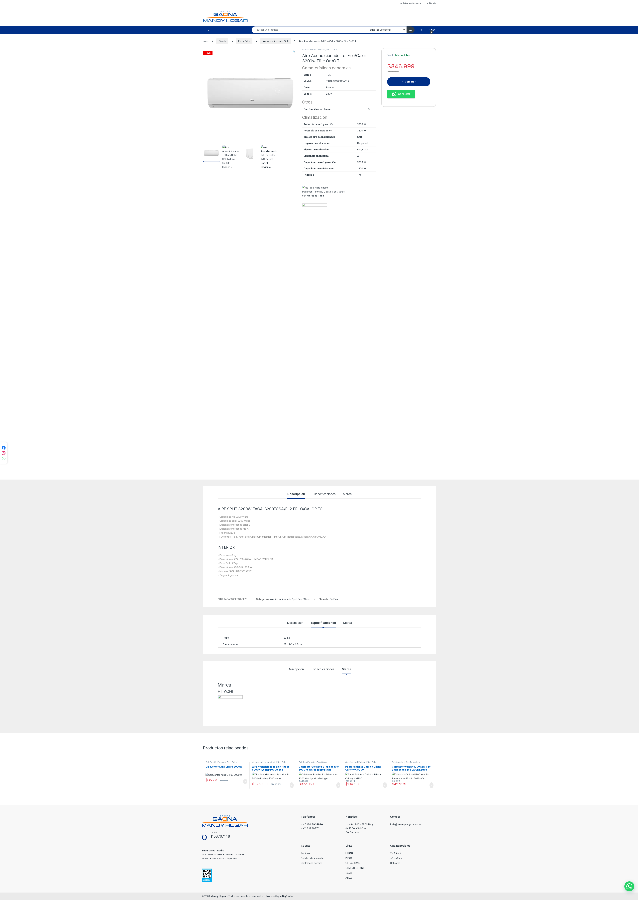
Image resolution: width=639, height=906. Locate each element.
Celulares (395, 863)
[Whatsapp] (4, 458)
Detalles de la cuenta (312, 858)
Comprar (410, 81)
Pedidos (305, 853)
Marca (347, 494)
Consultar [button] (404, 94)
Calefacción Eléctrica (216, 762)
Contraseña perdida (311, 863)
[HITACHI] (314, 328)
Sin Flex (334, 599)
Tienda (432, 3)
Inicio (206, 41)
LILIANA (349, 853)
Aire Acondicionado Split (275, 41)
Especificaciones (324, 494)
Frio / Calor (244, 41)
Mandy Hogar (218, 896)
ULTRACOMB (352, 863)
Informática (396, 858)
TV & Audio (396, 853)
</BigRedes (287, 896)
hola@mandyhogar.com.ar (405, 824)
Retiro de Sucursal (412, 3)
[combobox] (309, 29)
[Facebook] (4, 448)
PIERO (348, 858)
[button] (294, 52)
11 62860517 (311, 828)
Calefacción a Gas (307, 762)
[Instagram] (4, 453)
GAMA (348, 873)
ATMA (348, 877)
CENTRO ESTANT (355, 868)
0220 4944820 (314, 824)
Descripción (296, 494)
